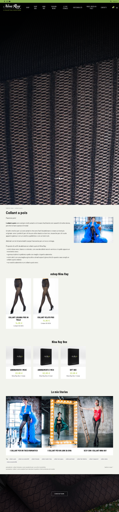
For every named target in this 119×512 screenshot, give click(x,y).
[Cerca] (110, 1)
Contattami (59, 494)
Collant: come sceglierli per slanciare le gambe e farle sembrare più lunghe (34, 469)
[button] (56, 178)
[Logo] (12, 7)
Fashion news (9, 208)
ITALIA (114, 1)
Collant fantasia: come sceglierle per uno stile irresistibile (29, 467)
